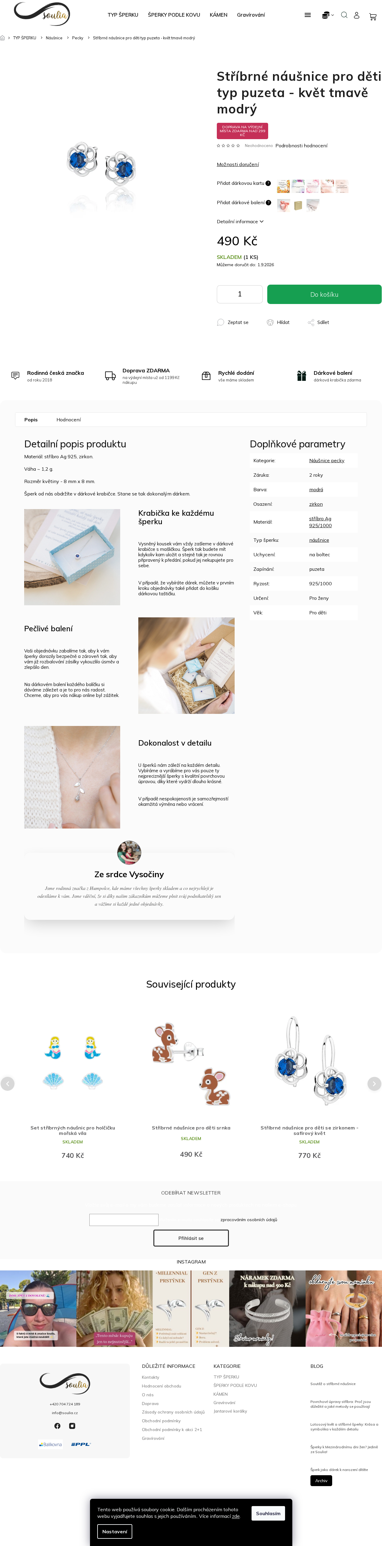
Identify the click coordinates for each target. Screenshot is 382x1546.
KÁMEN (220, 1394)
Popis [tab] (31, 420)
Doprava (150, 1403)
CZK (328, 15)
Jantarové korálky (230, 1411)
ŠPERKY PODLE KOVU (235, 1385)
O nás (148, 1394)
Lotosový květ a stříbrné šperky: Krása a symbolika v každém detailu (344, 1426)
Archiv (321, 1480)
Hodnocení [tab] (68, 420)
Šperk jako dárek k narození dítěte (339, 1469)
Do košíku (253, 296)
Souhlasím (268, 1513)
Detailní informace (237, 221)
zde (236, 1516)
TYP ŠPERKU (226, 1376)
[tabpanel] (70, 1083)
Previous (7, 1084)
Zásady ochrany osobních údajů (173, 1411)
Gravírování (153, 1438)
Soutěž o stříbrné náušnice (332, 1383)
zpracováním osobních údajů (248, 1219)
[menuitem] (123, 15)
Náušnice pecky (327, 460)
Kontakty (150, 1377)
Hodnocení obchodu (161, 1385)
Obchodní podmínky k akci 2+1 (172, 1429)
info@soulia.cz (65, 1412)
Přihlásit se (191, 1238)
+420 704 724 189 (65, 1404)
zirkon (316, 504)
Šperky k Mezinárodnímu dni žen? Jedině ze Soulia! (344, 1449)
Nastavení (114, 1531)
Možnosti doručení (238, 164)
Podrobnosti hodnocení (301, 145)
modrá (316, 489)
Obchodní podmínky (161, 1420)
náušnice (319, 540)
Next (374, 1084)
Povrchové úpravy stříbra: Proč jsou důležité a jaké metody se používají (340, 1404)
